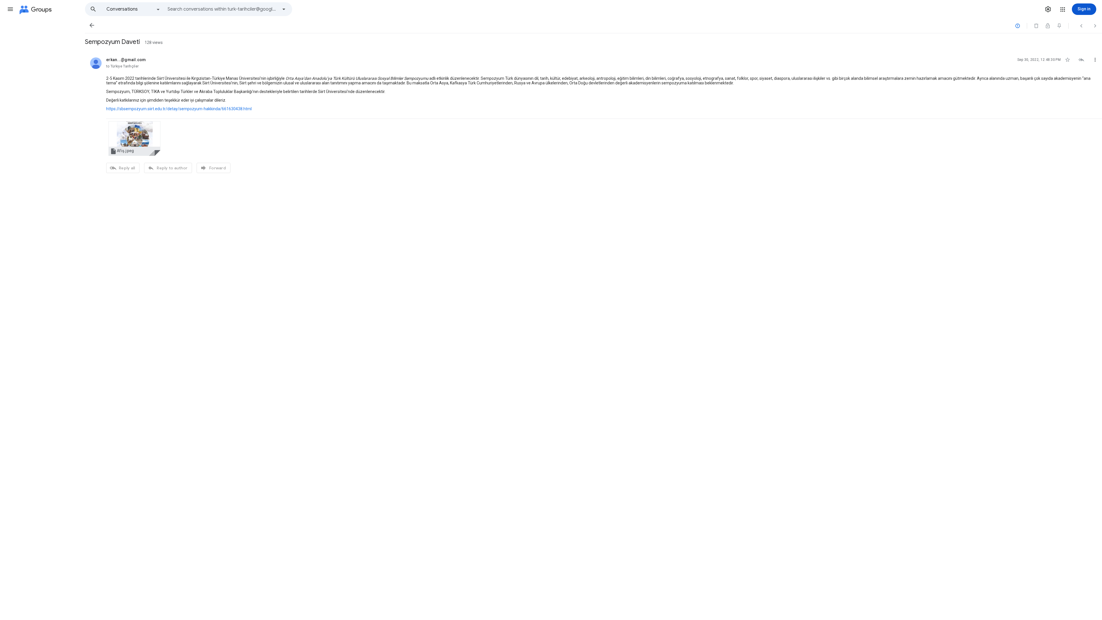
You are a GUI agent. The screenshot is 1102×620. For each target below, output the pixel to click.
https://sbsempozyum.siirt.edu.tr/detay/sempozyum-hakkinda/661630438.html (179, 108)
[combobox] (222, 9)
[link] (134, 138)
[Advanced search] (284, 9)
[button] (10, 9)
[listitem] (593, 115)
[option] (133, 9)
